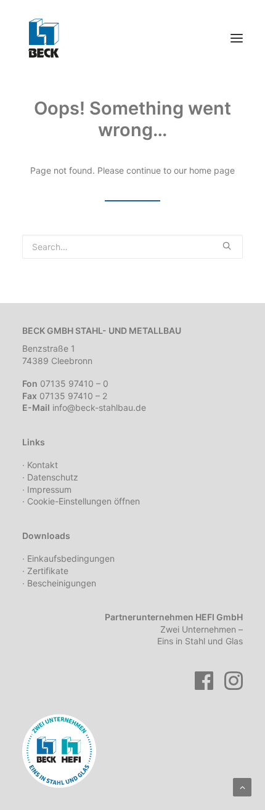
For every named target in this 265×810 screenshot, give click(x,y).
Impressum (49, 489)
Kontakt (42, 465)
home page (212, 170)
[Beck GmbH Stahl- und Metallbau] (43, 38)
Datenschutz (52, 477)
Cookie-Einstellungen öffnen (83, 501)
